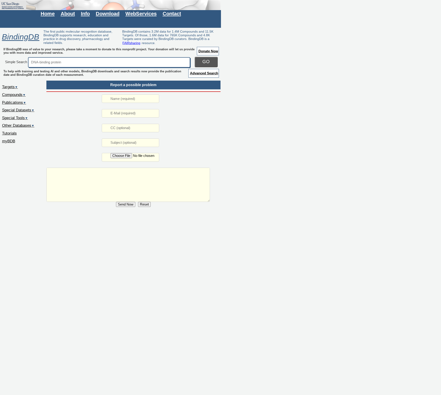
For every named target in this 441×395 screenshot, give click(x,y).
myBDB (8, 141)
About (68, 14)
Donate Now (208, 51)
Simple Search (16, 62)
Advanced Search (204, 73)
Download (107, 14)
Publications (14, 102)
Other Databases (18, 125)
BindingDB (20, 37)
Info (85, 14)
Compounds (14, 94)
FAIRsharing (131, 43)
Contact (172, 14)
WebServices (141, 14)
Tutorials (9, 133)
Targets (10, 87)
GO (206, 61)
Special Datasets (18, 110)
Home (48, 14)
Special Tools (15, 118)
